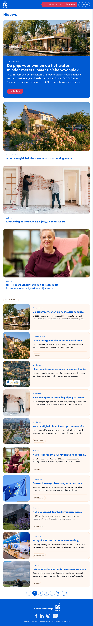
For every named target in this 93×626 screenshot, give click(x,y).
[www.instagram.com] (48, 616)
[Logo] (46, 606)
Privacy (34, 621)
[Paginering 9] (52, 593)
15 (58, 593)
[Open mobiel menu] (87, 4)
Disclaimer (56, 621)
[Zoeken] (81, 4)
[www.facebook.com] (36, 616)
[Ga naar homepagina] (5, 4)
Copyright (66, 621)
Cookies (26, 621)
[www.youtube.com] (55, 616)
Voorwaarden (45, 621)
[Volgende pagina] (64, 593)
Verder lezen (15, 91)
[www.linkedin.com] (42, 616)
